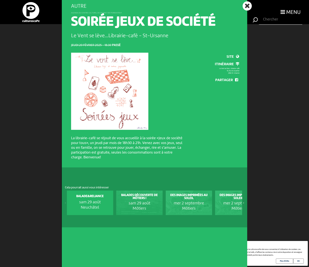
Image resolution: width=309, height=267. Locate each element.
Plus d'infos (284, 261)
